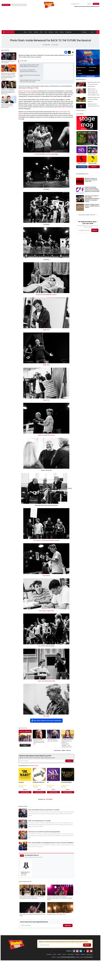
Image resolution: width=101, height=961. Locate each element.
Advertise (49, 954)
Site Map (83, 954)
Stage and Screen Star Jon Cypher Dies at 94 (30, 75)
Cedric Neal (45, 540)
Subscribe (68, 925)
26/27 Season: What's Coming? (19, 4)
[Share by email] (72, 52)
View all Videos (80, 110)
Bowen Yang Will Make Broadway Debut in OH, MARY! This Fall (7, 102)
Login (92, 32)
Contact (59, 954)
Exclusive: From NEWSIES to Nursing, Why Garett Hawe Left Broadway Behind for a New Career (8, 88)
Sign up (95, 230)
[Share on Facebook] (65, 52)
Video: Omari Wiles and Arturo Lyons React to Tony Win (43, 810)
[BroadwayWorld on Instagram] (77, 951)
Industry (36, 32)
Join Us (64, 954)
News (25, 32)
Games (62, 32)
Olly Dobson (53, 295)
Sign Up (87, 945)
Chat (41, 32)
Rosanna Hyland (41, 295)
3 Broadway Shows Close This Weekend (7, 58)
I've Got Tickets (25, 792)
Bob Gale (46, 716)
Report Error (89, 954)
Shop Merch (6, 4)
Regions (77, 954)
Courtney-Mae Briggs (51, 154)
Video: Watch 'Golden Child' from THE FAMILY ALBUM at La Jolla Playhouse (29, 65)
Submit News (70, 954)
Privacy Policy (89, 957)
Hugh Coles (50, 611)
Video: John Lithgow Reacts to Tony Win (39, 821)
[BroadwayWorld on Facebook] (73, 951)
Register (84, 32)
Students (51, 32)
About (54, 954)
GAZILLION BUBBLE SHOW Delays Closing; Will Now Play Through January (30, 81)
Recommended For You (82, 173)
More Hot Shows (82, 166)
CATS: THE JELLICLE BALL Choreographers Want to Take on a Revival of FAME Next (51, 842)
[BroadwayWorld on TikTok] (84, 951)
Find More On (45, 799)
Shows (30, 32)
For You (25, 728)
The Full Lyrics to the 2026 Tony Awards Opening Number (44, 832)
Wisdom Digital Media (68, 957)
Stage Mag (68, 32)
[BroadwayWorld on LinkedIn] (80, 951)
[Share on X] (69, 52)
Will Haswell (38, 154)
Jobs (45, 32)
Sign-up (89, 3)
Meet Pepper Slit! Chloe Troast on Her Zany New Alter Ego (94, 84)
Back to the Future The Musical (28, 91)
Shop (56, 32)
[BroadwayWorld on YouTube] (91, 951)
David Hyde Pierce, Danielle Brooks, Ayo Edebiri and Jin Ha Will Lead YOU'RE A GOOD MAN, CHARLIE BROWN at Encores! (8, 72)
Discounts (94, 166)
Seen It (25, 789)
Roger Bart (46, 330)
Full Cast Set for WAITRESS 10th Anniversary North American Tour (28, 70)
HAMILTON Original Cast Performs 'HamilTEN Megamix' (94, 99)
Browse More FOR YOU (62, 750)
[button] (97, 32)
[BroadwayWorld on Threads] (87, 951)
